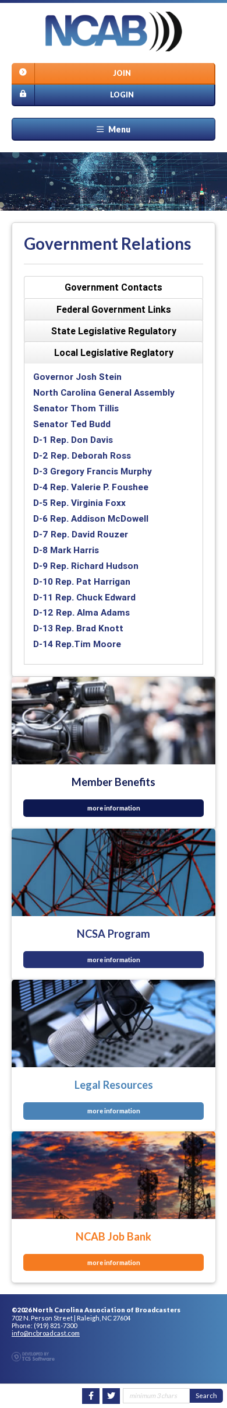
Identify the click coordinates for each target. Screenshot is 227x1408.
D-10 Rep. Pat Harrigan (81, 581)
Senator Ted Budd (72, 423)
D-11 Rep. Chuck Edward (84, 597)
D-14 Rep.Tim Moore (77, 643)
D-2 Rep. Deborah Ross (82, 455)
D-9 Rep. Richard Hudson (86, 565)
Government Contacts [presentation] (113, 287)
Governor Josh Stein (77, 376)
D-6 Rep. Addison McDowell (90, 518)
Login (122, 94)
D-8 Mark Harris (66, 549)
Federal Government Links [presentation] (113, 309)
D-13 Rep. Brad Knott (78, 628)
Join (122, 73)
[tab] (113, 287)
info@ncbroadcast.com (46, 1333)
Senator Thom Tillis (76, 408)
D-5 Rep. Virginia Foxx (79, 502)
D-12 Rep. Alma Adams (81, 612)
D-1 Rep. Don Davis (73, 439)
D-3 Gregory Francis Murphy (92, 471)
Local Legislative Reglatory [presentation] (113, 352)
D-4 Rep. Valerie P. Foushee (90, 486)
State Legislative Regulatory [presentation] (113, 331)
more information (113, 808)
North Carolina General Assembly (104, 392)
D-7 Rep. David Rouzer (80, 534)
